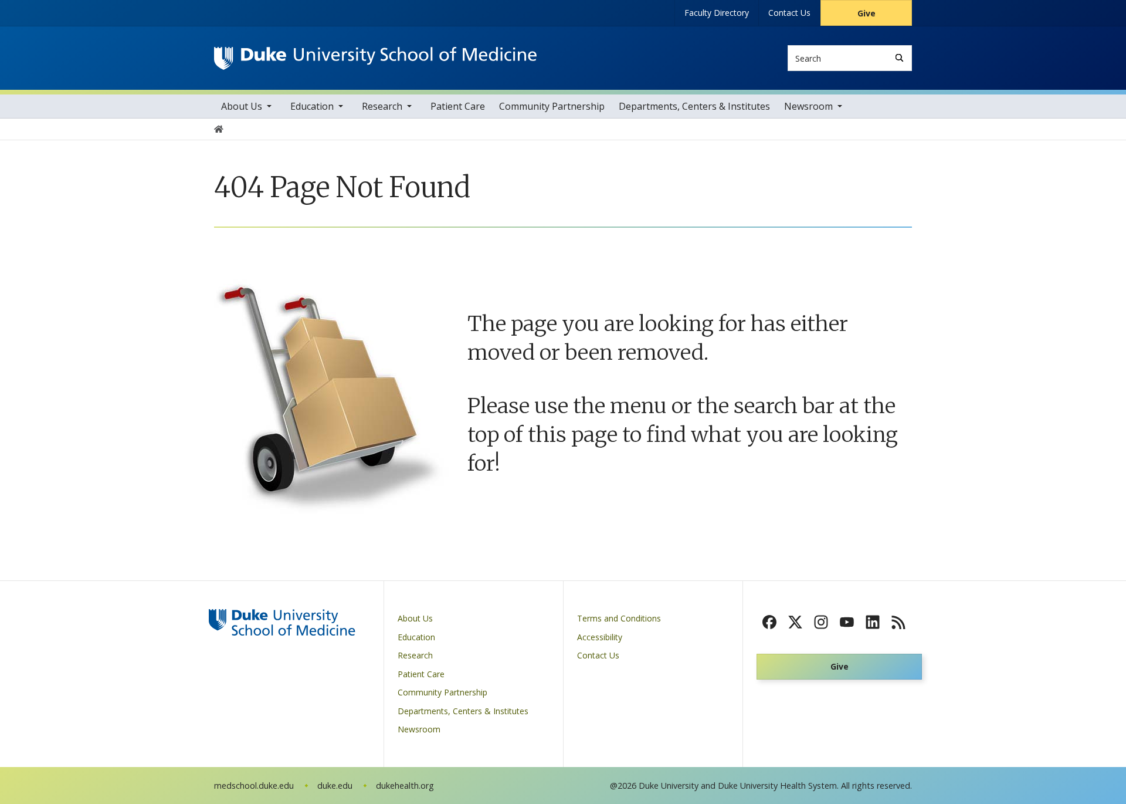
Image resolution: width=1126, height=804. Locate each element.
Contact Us (789, 12)
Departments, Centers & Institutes (694, 106)
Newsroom (808, 106)
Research (382, 106)
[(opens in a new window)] (769, 622)
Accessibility (599, 637)
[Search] (899, 57)
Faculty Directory (716, 12)
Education (312, 106)
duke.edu (334, 785)
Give (866, 13)
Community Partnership (552, 106)
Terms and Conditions (619, 618)
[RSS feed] (898, 622)
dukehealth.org (405, 785)
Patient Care (457, 106)
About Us (241, 106)
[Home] (375, 57)
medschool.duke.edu (254, 785)
